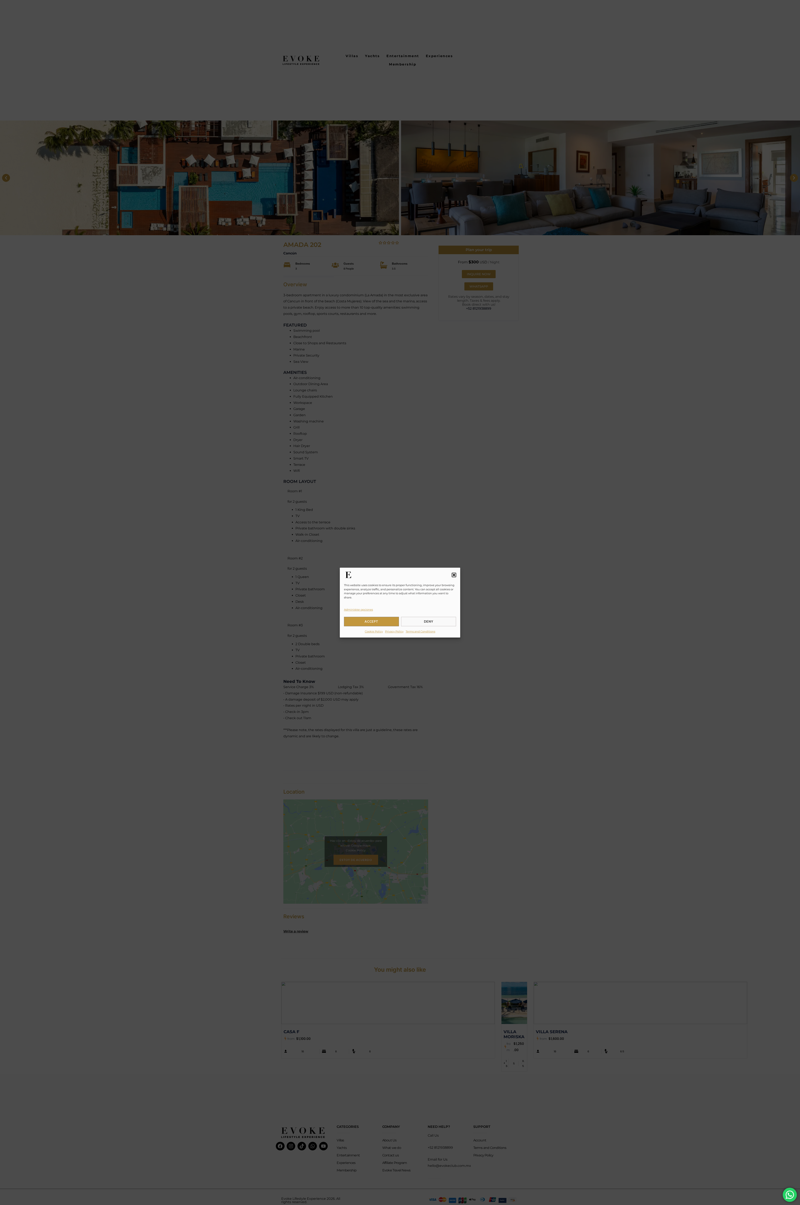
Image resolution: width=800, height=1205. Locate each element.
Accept (371, 621)
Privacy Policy (394, 631)
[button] (454, 575)
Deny (428, 621)
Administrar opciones (358, 609)
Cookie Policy (374, 631)
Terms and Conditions (420, 631)
